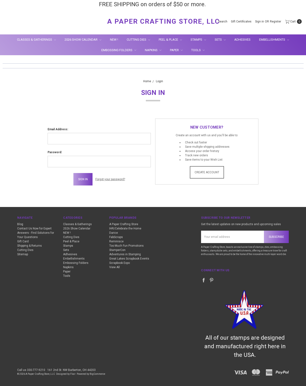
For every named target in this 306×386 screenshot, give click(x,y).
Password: (55, 152)
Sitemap (22, 254)
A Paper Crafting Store (123, 224)
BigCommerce (97, 374)
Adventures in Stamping (125, 254)
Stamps (197, 39)
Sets (219, 39)
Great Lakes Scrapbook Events (129, 258)
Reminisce (116, 241)
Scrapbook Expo (119, 263)
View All (114, 267)
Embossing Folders (117, 50)
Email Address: (58, 129)
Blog (20, 224)
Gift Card (23, 241)
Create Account (207, 172)
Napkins (151, 50)
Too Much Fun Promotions (126, 245)
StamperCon (117, 250)
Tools (196, 50)
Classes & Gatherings (35, 39)
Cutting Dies (137, 39)
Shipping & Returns (29, 245)
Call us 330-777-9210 (31, 370)
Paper (175, 50)
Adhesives (242, 39)
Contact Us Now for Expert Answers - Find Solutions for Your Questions (35, 233)
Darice (113, 232)
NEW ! (114, 39)
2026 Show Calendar (81, 39)
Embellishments (272, 39)
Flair (73, 374)
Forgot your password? (110, 179)
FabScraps (116, 237)
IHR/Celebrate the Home (125, 228)
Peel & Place (169, 39)
